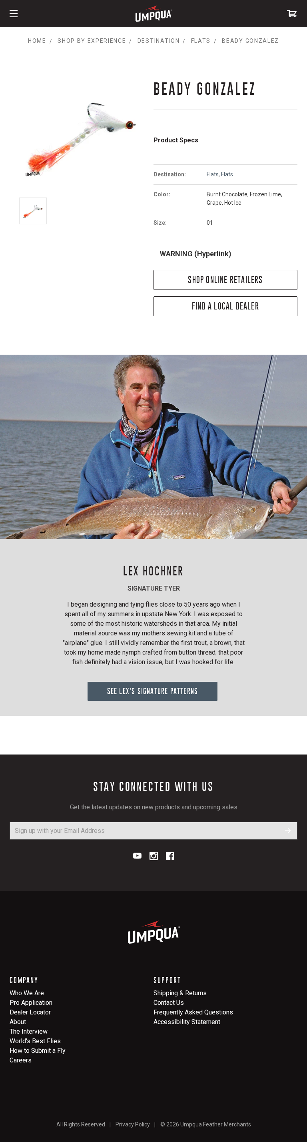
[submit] (288, 831)
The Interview (29, 1031)
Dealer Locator (30, 1012)
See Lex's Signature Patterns (152, 691)
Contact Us (169, 1002)
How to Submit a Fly (38, 1050)
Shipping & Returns (180, 993)
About (18, 1022)
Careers (21, 1060)
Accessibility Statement (187, 1022)
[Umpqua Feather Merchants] (153, 13)
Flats (213, 174)
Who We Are (27, 993)
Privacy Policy (133, 1124)
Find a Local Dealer (225, 306)
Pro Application (31, 1002)
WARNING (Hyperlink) (195, 254)
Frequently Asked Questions (193, 1012)
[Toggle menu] (13, 13)
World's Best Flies (35, 1041)
